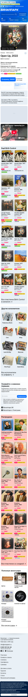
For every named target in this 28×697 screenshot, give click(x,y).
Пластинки (4, 655)
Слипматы (3, 659)
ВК (3, 651)
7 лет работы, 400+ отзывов (8, 2)
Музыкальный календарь (8, 678)
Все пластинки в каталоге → (13, 300)
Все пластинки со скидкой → (13, 564)
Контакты (3, 673)
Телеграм (10, 651)
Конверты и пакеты (6, 657)
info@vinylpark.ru (9, 6)
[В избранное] (25, 53)
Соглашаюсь (14, 694)
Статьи (3, 675)
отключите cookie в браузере (7, 687)
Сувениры (3, 664)
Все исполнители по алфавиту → (8, 373)
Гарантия (3, 670)
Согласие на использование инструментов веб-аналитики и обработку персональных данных (13, 689)
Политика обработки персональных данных (10, 691)
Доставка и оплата (6, 668)
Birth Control (5, 59)
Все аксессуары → (9, 625)
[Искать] (16, 14)
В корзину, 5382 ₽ (8, 79)
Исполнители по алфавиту (22, 14)
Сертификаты (4, 662)
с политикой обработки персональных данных (12, 402)
